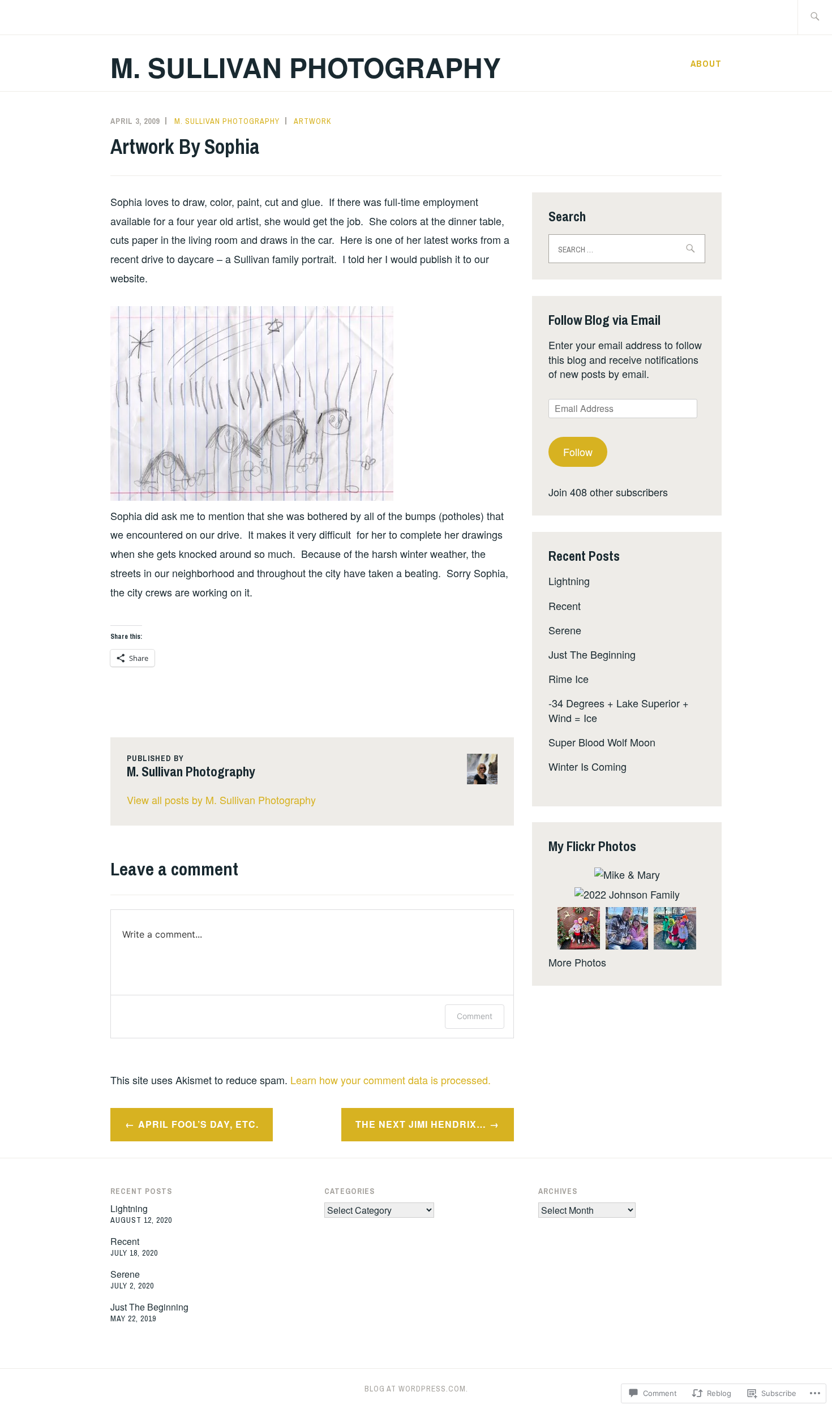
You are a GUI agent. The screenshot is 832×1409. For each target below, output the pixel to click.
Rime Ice (568, 678)
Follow (578, 451)
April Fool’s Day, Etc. (198, 1124)
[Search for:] (814, 17)
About (706, 63)
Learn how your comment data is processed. (390, 1079)
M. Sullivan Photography (305, 67)
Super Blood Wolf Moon (601, 741)
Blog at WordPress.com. (416, 1389)
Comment (474, 1016)
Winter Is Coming (587, 766)
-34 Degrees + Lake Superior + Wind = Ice (618, 709)
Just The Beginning (592, 654)
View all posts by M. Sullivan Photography (221, 799)
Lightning (569, 580)
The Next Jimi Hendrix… (420, 1124)
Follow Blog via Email (604, 320)
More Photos (577, 962)
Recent (564, 605)
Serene (564, 629)
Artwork (312, 121)
